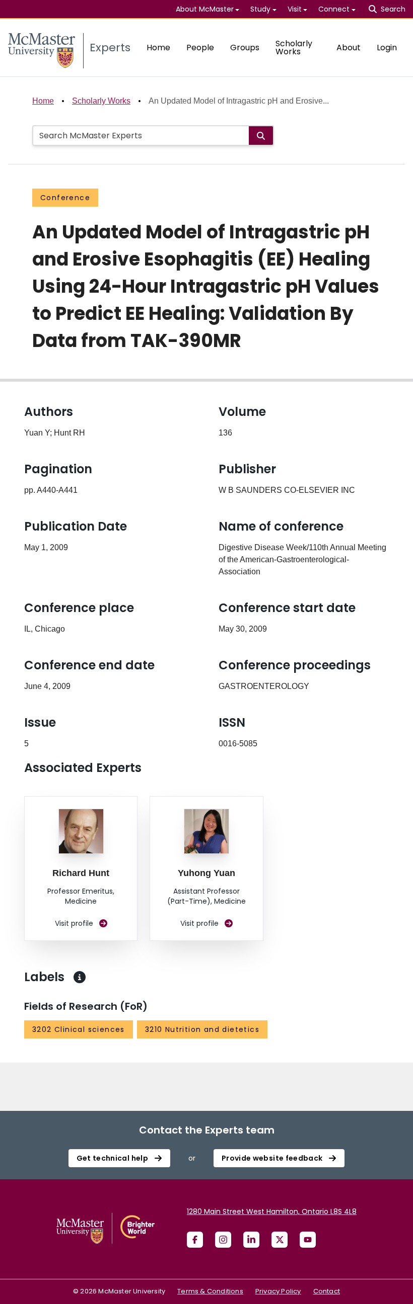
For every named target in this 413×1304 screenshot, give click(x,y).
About (348, 47)
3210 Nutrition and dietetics (202, 1029)
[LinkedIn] (251, 1240)
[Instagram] (223, 1240)
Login (387, 47)
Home (158, 47)
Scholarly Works (294, 47)
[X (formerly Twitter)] (279, 1240)
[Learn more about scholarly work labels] (80, 977)
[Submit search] (261, 135)
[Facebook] (195, 1240)
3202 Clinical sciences (78, 1029)
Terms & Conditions (210, 1291)
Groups (244, 47)
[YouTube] (308, 1240)
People (200, 47)
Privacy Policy (278, 1291)
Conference (65, 198)
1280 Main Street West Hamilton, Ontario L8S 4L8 (272, 1211)
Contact (326, 1291)
